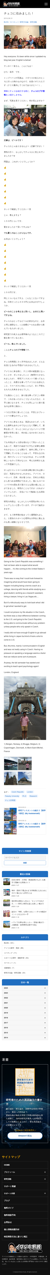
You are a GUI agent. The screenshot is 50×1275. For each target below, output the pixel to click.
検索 (25, 863)
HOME (7, 1164)
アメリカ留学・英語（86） (14, 948)
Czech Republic (18, 792)
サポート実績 (10, 1186)
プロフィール (9, 1172)
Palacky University (12, 796)
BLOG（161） (9, 943)
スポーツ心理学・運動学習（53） (17, 957)
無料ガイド (9, 1207)
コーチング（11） (11, 952)
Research (33, 796)
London (30, 792)
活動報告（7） (9, 967)
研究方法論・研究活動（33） (15, 972)
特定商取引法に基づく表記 (15, 1236)
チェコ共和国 (10, 800)
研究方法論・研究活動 (28, 22)
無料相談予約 (10, 1215)
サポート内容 (9, 1193)
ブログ (7, 1200)
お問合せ (8, 1222)
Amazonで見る (25, 1135)
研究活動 (7, 1179)
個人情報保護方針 (12, 1229)
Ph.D (24, 796)
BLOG (6, 22)
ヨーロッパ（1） (10, 962)
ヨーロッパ (14, 22)
